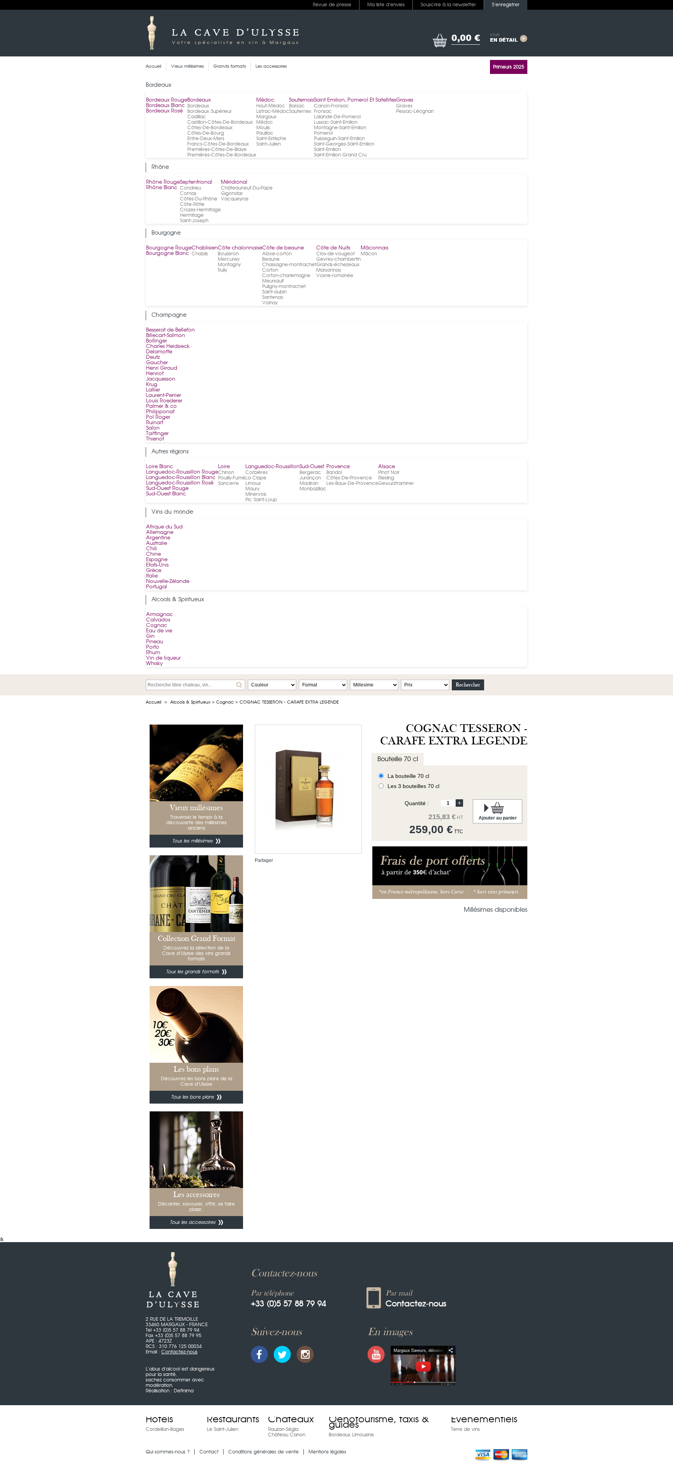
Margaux (266, 116)
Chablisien (205, 248)
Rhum (153, 652)
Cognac (156, 625)
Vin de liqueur (163, 658)
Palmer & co (161, 406)
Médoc (265, 100)
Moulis (263, 127)
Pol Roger (158, 417)
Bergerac (310, 472)
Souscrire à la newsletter (448, 4)
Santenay (272, 297)
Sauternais (301, 100)
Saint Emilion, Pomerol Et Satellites (355, 100)
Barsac (297, 106)
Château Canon (286, 1434)
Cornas (188, 193)
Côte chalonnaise (240, 248)
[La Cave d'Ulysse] (223, 33)
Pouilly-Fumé (231, 478)
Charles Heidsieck (168, 346)
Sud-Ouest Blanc (166, 494)
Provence (338, 466)
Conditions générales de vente (263, 1452)
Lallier (153, 390)
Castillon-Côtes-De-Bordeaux (220, 122)
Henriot (155, 373)
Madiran (309, 483)
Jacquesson (160, 379)
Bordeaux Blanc (165, 105)
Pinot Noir (389, 472)
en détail (504, 38)
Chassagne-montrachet (289, 264)
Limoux (253, 483)
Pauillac (264, 133)
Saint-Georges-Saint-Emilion (344, 144)
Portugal (156, 587)
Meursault (273, 281)
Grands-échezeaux (337, 264)
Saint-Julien (268, 144)
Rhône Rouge (163, 182)
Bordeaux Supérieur (209, 111)
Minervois (255, 494)
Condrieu (190, 188)
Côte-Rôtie (192, 204)
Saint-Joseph (194, 220)
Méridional (234, 182)
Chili (151, 548)
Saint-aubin (274, 292)
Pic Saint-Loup (261, 499)
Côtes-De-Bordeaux (210, 127)
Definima (184, 1390)
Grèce (153, 570)
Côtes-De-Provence (349, 478)
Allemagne (159, 532)
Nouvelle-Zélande (167, 581)
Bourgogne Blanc (167, 253)
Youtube (376, 1354)
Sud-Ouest (312, 466)
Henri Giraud (161, 368)
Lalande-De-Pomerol (337, 116)
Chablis (200, 253)
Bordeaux (199, 100)
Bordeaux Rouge (166, 100)
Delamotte (159, 352)
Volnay (270, 302)
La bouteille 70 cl (408, 776)
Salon (153, 428)
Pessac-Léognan (415, 111)
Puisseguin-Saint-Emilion (339, 138)
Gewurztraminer (396, 483)
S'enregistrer (506, 4)
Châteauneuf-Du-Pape (247, 188)
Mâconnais (374, 248)
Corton (270, 270)
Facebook (259, 1354)
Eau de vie (159, 631)
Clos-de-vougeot (335, 253)
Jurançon (310, 478)
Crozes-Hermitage (200, 209)
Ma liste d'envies (386, 4)
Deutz (153, 357)
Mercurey (229, 259)
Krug (151, 384)
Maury (252, 488)
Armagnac (159, 614)
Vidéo (423, 1365)
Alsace (386, 466)
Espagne (156, 559)
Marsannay (328, 270)
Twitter (282, 1354)
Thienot (155, 439)
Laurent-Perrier (163, 395)
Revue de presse (332, 4)
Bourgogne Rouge (169, 248)
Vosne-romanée (334, 275)
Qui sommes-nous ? (168, 1452)
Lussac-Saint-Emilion (336, 122)
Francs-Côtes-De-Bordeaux (218, 144)
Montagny (229, 264)
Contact (208, 1452)
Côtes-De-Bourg (205, 133)
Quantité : (417, 803)
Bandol (334, 472)
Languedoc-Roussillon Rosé (179, 483)
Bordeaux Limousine (351, 1434)
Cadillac (196, 116)
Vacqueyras (234, 199)
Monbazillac (313, 488)
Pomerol (323, 133)
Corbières (256, 472)
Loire (224, 466)
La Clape (255, 478)
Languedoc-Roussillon (272, 466)
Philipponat (160, 411)
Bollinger (156, 341)
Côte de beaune (283, 248)
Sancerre (228, 483)
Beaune (271, 259)
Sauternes (300, 111)
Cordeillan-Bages (165, 1429)
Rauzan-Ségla (283, 1429)
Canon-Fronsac (331, 106)
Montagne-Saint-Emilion (340, 127)
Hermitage (192, 215)
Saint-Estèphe (271, 138)
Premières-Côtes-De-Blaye (217, 149)
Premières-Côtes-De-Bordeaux (221, 155)
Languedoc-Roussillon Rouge (182, 472)
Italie (152, 576)
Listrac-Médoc (272, 111)
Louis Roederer (164, 401)
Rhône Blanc (161, 187)
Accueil (153, 702)
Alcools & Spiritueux (190, 702)
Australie (156, 543)
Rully (222, 270)
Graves (404, 100)
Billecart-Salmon (165, 335)
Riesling (386, 478)
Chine (153, 554)
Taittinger (157, 433)
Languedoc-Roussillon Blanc (180, 477)
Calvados (158, 620)
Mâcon (369, 253)
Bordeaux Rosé (164, 111)
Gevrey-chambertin (338, 259)
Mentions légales (327, 1452)
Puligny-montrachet (284, 286)
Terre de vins (465, 1429)
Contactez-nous (179, 1352)
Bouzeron (228, 253)
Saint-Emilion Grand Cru (340, 155)
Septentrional (196, 182)
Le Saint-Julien (222, 1429)
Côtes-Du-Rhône (198, 199)
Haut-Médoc (270, 106)
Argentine (158, 538)
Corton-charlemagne (286, 275)
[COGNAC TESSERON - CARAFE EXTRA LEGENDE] (305, 735)
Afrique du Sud (164, 527)
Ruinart (154, 422)
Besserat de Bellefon (170, 330)
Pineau (154, 641)
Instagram (305, 1354)
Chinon (226, 472)
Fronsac (323, 111)
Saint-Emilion (327, 149)
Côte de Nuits (333, 248)
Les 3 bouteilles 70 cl (413, 786)
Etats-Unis (157, 565)
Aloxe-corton (277, 253)
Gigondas (232, 193)
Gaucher (157, 362)
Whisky (154, 663)
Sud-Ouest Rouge (167, 488)
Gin (150, 636)
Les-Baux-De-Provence (352, 483)
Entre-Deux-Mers (205, 138)
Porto (152, 647)
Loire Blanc (159, 466)
